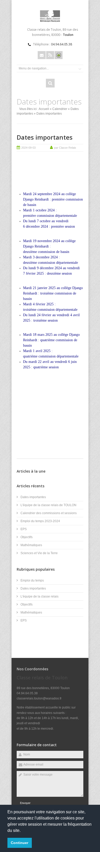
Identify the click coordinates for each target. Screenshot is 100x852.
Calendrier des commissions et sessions (49, 513)
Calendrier (59, 109)
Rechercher (50, 83)
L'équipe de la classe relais (39, 596)
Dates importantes (45, 137)
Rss (50, 55)
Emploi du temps (32, 580)
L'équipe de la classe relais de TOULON (48, 505)
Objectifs (27, 537)
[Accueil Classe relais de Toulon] (50, 21)
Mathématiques (31, 545)
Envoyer (25, 803)
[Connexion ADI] (59, 55)
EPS (24, 529)
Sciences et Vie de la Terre (39, 553)
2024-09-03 (28, 147)
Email (42, 55)
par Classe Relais (65, 147)
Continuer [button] (19, 843)
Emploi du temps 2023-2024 (40, 521)
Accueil (44, 109)
